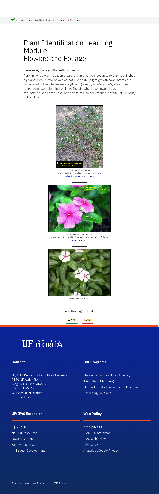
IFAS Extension (61, 483)
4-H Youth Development (28, 450)
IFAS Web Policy (94, 439)
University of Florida (34, 483)
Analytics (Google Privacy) (101, 450)
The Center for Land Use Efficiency (106, 375)
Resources (24, 20)
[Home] (13, 20)
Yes (70, 320)
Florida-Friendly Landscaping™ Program (110, 387)
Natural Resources (24, 433)
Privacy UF (90, 444)
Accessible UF (93, 427)
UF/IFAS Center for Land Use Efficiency (39, 375)
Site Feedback (22, 397)
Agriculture (19, 427)
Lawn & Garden (22, 439)
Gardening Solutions (97, 393)
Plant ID (37, 20)
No (86, 320)
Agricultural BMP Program (101, 381)
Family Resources (24, 444)
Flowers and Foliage (56, 20)
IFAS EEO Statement (97, 433)
